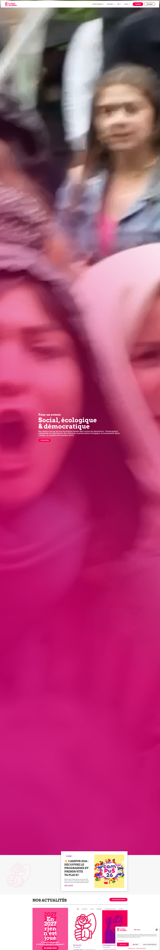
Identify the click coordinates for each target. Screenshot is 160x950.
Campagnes (99, 909)
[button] (157, 930)
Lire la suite (68, 885)
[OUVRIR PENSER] (129, 4)
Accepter (123, 944)
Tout (78, 909)
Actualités (84, 909)
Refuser (135, 944)
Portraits (121, 909)
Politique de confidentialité (141, 948)
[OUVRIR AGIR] (121, 4)
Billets (92, 909)
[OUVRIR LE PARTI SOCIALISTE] (103, 4)
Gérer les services (121, 940)
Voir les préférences (150, 944)
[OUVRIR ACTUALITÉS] (114, 4)
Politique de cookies (131, 948)
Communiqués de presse (110, 909)
